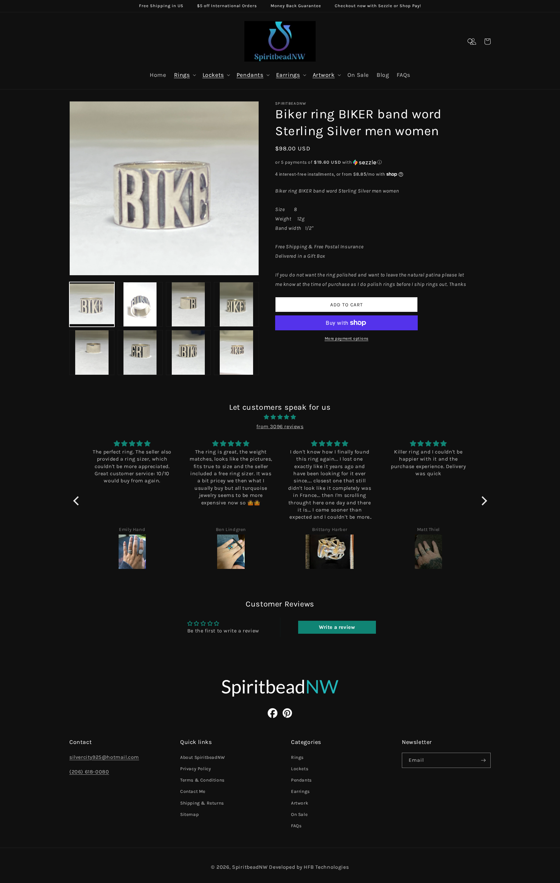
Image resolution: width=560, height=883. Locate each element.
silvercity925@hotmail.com (104, 757)
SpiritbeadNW (249, 867)
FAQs (296, 826)
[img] (280, 417)
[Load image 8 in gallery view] (236, 352)
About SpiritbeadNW (202, 757)
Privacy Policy (195, 768)
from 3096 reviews (279, 426)
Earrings (288, 74)
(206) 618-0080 (89, 772)
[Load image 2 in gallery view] (140, 304)
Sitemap (189, 814)
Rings (182, 74)
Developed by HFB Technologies (309, 867)
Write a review (337, 627)
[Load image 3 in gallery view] (188, 304)
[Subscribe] (483, 760)
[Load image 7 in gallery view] (188, 352)
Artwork (324, 74)
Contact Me (192, 791)
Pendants (250, 74)
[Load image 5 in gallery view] (91, 352)
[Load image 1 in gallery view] (91, 304)
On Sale (299, 814)
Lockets (213, 74)
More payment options (346, 338)
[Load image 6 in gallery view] (140, 352)
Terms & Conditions (202, 780)
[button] (470, 41)
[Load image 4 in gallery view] (236, 304)
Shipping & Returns (202, 803)
